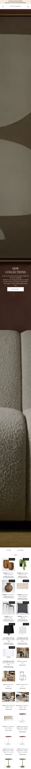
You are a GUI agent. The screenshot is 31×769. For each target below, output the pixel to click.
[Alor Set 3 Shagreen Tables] (8, 608)
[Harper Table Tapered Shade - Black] (8, 629)
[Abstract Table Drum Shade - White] (8, 652)
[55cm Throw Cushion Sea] (22, 608)
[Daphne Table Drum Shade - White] (22, 629)
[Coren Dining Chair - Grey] (22, 676)
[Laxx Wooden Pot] (8, 586)
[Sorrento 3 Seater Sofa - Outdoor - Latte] (22, 697)
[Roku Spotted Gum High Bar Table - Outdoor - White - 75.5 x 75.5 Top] (8, 740)
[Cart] (28, 7)
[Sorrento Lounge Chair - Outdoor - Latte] (8, 697)
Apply (15, 555)
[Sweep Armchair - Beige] (8, 676)
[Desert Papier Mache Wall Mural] (22, 586)
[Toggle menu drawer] (3, 7)
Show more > (15, 289)
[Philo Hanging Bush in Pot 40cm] (22, 564)
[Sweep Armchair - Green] (22, 652)
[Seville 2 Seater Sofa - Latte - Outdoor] (8, 718)
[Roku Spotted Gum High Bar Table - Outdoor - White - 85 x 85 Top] (22, 718)
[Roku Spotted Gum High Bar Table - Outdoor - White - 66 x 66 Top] (22, 740)
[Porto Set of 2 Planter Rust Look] (8, 564)
